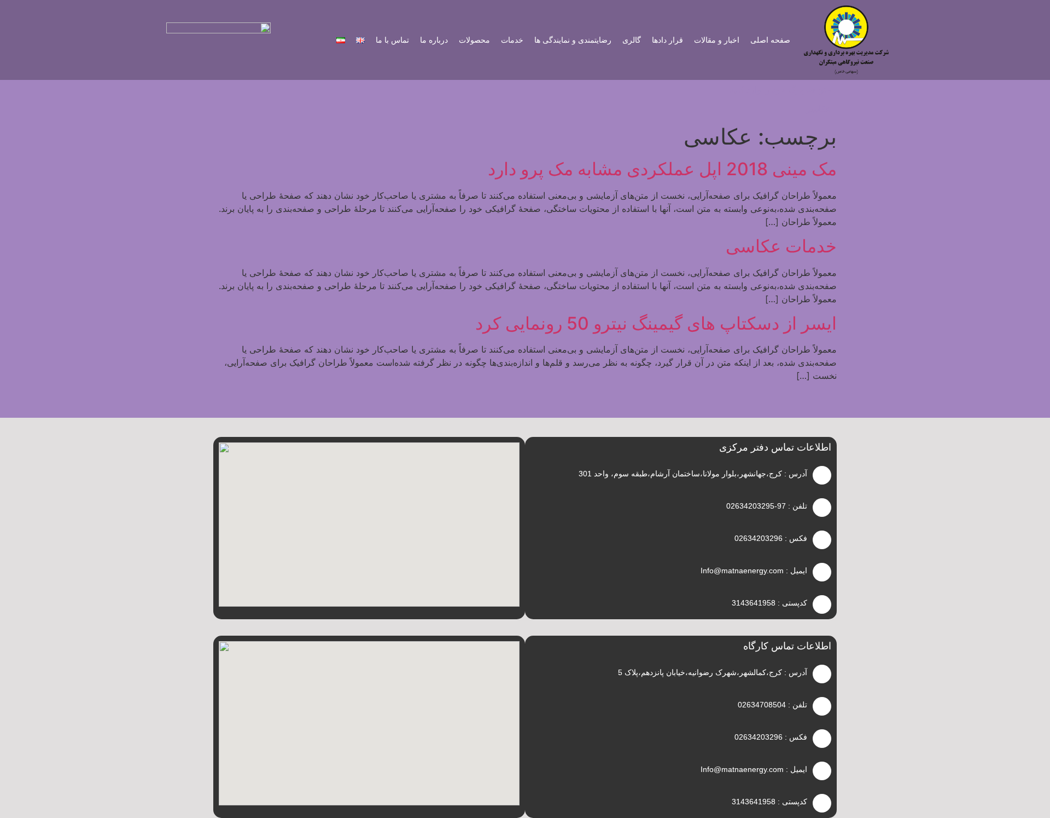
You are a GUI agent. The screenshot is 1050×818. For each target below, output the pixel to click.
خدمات (512, 40)
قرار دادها (667, 40)
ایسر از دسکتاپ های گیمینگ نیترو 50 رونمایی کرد (656, 323)
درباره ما (434, 40)
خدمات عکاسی (781, 246)
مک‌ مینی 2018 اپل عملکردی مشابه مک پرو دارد (662, 169)
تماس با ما (392, 40)
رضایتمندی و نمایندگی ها (572, 40)
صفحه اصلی (770, 40)
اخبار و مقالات (716, 40)
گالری (631, 40)
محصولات (474, 40)
